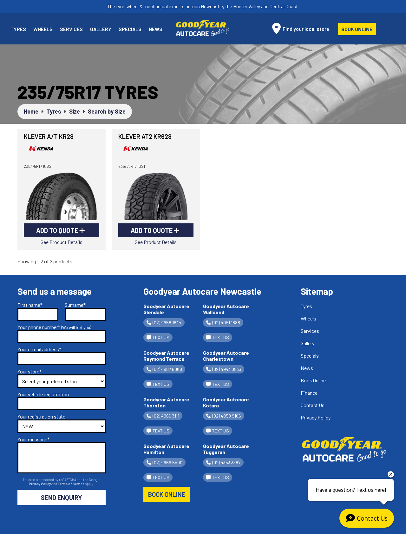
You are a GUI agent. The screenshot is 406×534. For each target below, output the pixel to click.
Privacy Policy (40, 484)
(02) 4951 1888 (226, 322)
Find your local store (305, 29)
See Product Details (61, 242)
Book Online (357, 29)
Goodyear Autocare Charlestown (226, 356)
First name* (30, 305)
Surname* (75, 305)
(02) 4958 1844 (167, 322)
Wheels (43, 29)
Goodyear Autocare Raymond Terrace (166, 356)
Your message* (33, 439)
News (155, 29)
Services (71, 29)
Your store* (29, 371)
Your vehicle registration (43, 394)
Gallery (100, 29)
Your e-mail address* (39, 349)
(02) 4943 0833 (226, 369)
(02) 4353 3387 (226, 462)
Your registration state (41, 416)
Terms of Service (71, 484)
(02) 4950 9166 (226, 416)
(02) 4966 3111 (166, 416)
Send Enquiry (61, 497)
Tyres (18, 29)
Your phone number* (54, 327)
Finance (309, 393)
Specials (130, 29)
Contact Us (312, 405)
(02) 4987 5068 (167, 369)
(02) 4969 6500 (167, 462)
